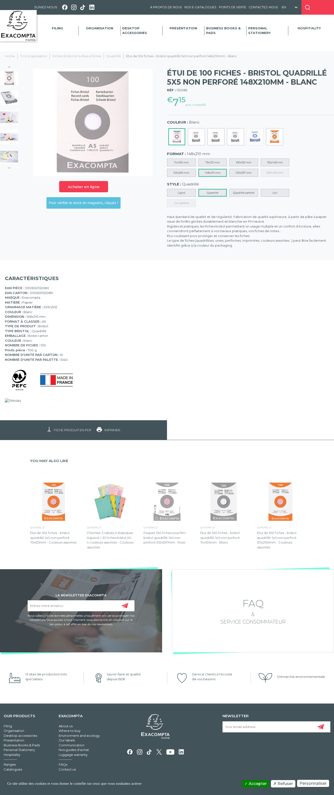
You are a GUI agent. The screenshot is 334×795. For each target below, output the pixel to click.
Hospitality (309, 28)
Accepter (257, 783)
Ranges (10, 764)
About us (66, 726)
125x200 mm (181, 172)
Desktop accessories (134, 30)
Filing (57, 28)
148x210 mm (213, 172)
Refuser (285, 783)
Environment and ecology (79, 736)
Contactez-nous (263, 7)
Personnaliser (313, 783)
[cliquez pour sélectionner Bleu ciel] (235, 137)
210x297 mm (244, 172)
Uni (274, 192)
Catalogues (13, 769)
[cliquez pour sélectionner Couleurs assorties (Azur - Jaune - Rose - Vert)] (274, 137)
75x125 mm (212, 162)
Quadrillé (113, 56)
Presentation (183, 28)
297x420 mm (275, 172)
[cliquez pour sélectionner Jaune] (255, 137)
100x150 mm (243, 162)
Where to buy (69, 731)
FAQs (63, 764)
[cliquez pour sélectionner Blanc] (177, 137)
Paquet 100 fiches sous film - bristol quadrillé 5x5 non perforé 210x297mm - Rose (165, 537)
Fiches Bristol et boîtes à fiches (76, 56)
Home (10, 56)
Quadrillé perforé (243, 192)
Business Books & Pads (223, 30)
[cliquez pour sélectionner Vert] (216, 137)
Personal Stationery (259, 30)
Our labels (67, 740)
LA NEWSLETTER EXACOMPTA (81, 595)
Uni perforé (181, 203)
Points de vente (232, 7)
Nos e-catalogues (200, 7)
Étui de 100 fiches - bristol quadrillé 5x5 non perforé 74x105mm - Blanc (220, 537)
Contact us (67, 769)
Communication (71, 745)
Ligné (181, 192)
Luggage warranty (73, 755)
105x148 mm (275, 162)
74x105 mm (181, 162)
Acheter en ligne (84, 186)
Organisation (99, 28)
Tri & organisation (33, 56)
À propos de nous (166, 7)
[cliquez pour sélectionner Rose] (196, 137)
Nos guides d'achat (74, 750)
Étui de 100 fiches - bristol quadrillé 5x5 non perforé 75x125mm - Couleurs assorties (53, 537)
